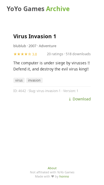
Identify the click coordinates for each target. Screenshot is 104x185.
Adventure (47, 45)
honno (64, 176)
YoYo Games (38, 8)
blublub (19, 45)
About (52, 168)
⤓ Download (79, 99)
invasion (34, 80)
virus (19, 80)
